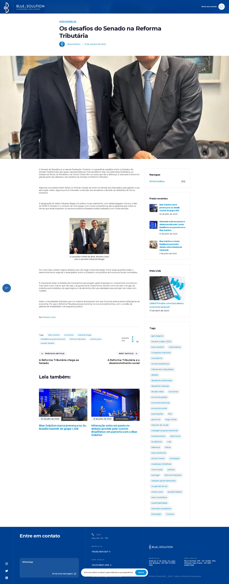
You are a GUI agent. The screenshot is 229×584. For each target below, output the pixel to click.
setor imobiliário (159, 497)
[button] (6, 287)
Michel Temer (158, 458)
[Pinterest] (133, 342)
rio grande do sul (159, 486)
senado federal (47, 343)
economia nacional (160, 403)
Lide (169, 442)
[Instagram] (6, 564)
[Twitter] (6, 571)
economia (68, 335)
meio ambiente (158, 453)
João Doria (175, 436)
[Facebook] (133, 337)
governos (155, 419)
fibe (170, 414)
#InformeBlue (67, 21)
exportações (157, 414)
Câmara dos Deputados (162, 369)
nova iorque (157, 469)
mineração (174, 458)
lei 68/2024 (156, 442)
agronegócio (157, 336)
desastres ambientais (161, 380)
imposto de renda (159, 425)
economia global (159, 397)
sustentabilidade (159, 503)
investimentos (158, 436)
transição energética (161, 508)
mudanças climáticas (161, 464)
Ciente (141, 572)
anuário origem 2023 (161, 341)
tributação (156, 514)
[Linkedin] (6, 578)
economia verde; (159, 408)
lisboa (168, 447)
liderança (155, 447)
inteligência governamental (53, 339)
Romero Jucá (49, 317)
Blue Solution (73, 44)
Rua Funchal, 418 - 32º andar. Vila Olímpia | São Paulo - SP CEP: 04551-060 (199, 563)
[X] (133, 339)
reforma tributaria (77, 339)
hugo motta (170, 419)
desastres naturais (160, 386)
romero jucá (95, 339)
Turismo (170, 514)
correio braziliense (160, 364)
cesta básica (175, 347)
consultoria (156, 358)
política (171, 469)
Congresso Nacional (161, 352)
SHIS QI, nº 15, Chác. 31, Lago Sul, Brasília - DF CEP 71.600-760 (162, 563)
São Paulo (190, 558)
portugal (155, 475)
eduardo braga (84, 335)
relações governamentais (163, 481)
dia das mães (157, 391)
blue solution (54, 335)
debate (154, 375)
